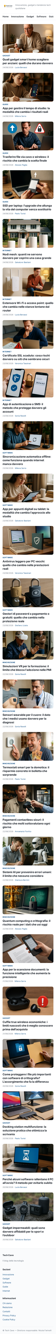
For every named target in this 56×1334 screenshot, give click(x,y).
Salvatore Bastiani (23, 262)
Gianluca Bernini (22, 880)
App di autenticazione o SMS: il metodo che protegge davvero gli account (24, 407)
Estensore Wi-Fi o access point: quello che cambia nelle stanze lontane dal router (28, 306)
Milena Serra (20, 116)
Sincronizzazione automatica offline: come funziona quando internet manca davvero (27, 460)
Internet (7, 250)
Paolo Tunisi (20, 213)
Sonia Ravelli (20, 416)
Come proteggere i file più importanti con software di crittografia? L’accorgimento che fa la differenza (27, 1078)
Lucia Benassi (21, 67)
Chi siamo (7, 1303)
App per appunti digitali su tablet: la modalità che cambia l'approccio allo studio (26, 512)
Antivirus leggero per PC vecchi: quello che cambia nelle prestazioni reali (26, 565)
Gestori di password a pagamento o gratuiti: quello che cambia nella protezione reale (26, 617)
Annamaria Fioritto (23, 831)
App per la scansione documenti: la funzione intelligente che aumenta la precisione (26, 973)
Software (41, 16)
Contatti (6, 1311)
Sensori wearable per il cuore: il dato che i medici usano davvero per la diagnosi (26, 718)
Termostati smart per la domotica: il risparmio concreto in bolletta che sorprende (26, 771)
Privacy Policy (9, 1315)
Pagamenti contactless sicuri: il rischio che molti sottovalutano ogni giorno (26, 823)
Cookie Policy (9, 1319)
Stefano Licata (21, 625)
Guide (52, 16)
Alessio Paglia (21, 165)
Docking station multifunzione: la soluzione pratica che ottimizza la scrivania (25, 1130)
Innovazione (17, 16)
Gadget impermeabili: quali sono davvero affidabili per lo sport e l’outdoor (24, 1231)
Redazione (7, 1307)
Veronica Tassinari (23, 363)
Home (6, 16)
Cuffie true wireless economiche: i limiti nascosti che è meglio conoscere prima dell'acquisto (28, 1025)
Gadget (30, 16)
